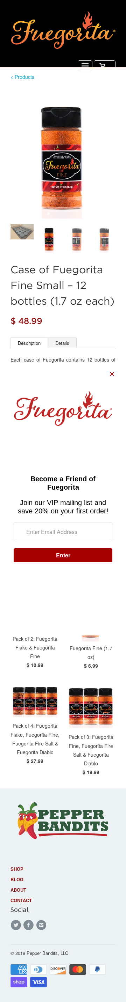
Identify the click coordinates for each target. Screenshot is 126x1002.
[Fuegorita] (62, 31)
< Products (22, 76)
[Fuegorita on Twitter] (16, 925)
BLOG (16, 879)
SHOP (16, 869)
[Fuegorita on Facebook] (29, 925)
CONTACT (21, 900)
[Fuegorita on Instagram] (42, 925)
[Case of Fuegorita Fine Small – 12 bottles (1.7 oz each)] (62, 153)
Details (62, 343)
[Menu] (85, 65)
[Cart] (104, 65)
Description (29, 343)
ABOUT (18, 889)
